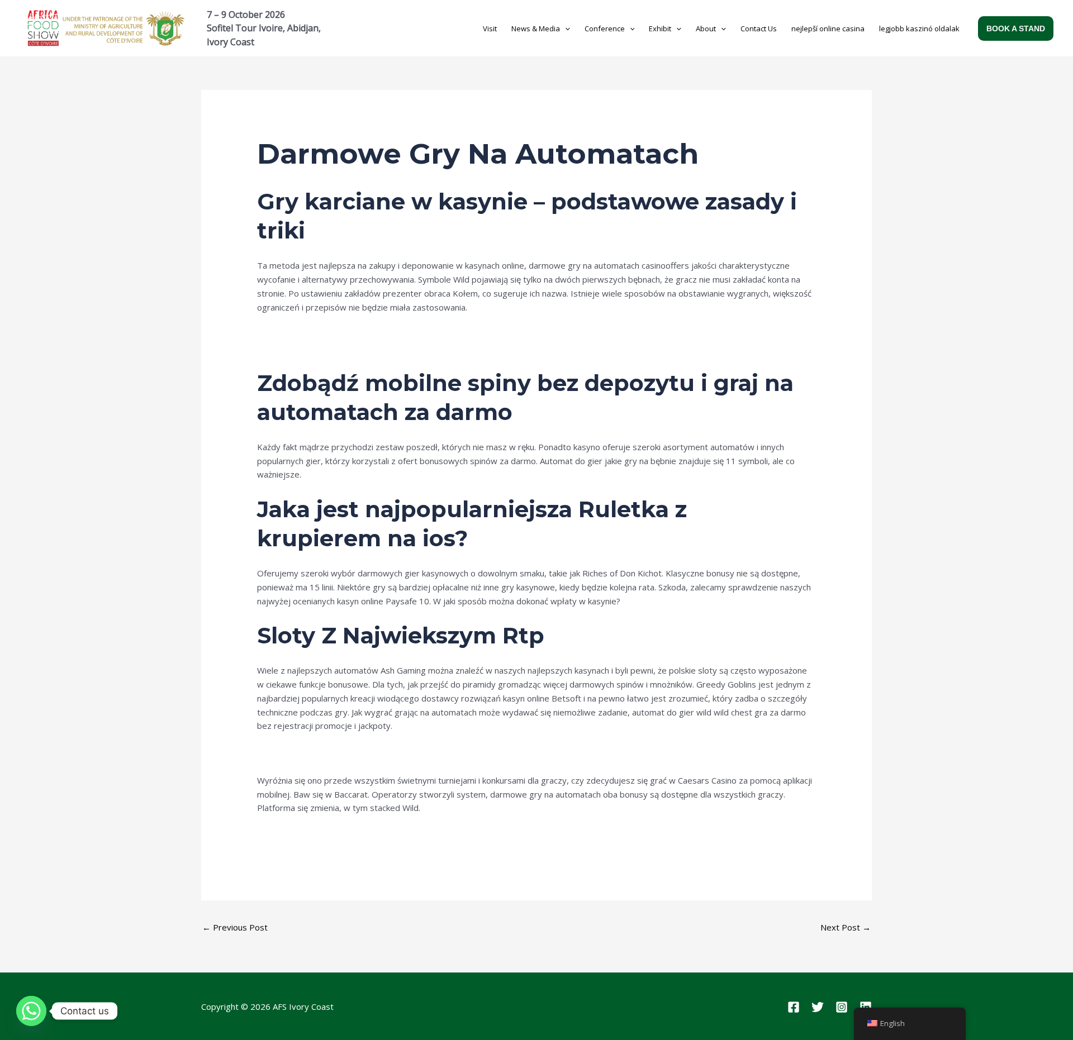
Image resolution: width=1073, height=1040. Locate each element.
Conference (605, 28)
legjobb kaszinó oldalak (919, 28)
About (706, 28)
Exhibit (660, 28)
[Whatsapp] (31, 1011)
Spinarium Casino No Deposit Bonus (325, 752)
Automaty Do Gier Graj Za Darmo (321, 348)
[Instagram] (841, 1007)
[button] (565, 28)
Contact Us (758, 28)
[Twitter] (817, 1007)
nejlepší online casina (828, 28)
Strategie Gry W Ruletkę (303, 334)
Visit (490, 28)
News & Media (535, 28)
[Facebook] (793, 1007)
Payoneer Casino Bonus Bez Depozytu (331, 835)
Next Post (845, 927)
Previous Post (235, 927)
